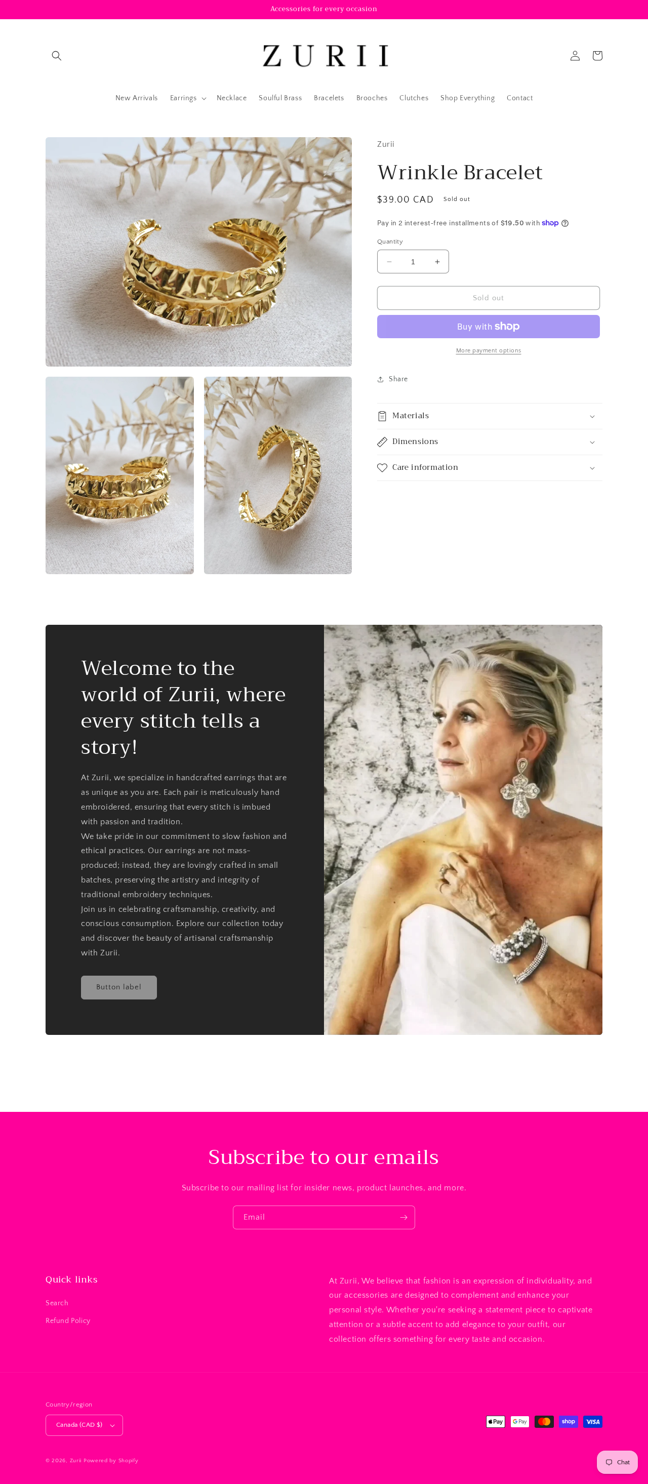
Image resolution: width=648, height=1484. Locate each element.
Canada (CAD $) (79, 1424)
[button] (57, 56)
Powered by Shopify (111, 1461)
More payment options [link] (488, 350)
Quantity (390, 241)
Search (57, 1303)
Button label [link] (119, 987)
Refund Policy (68, 1321)
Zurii (76, 1461)
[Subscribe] (403, 1217)
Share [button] (398, 379)
